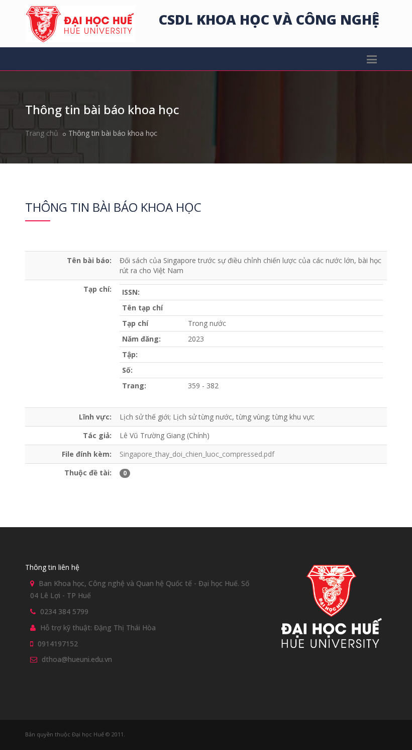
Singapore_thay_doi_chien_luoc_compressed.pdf (197, 454)
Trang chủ (41, 133)
